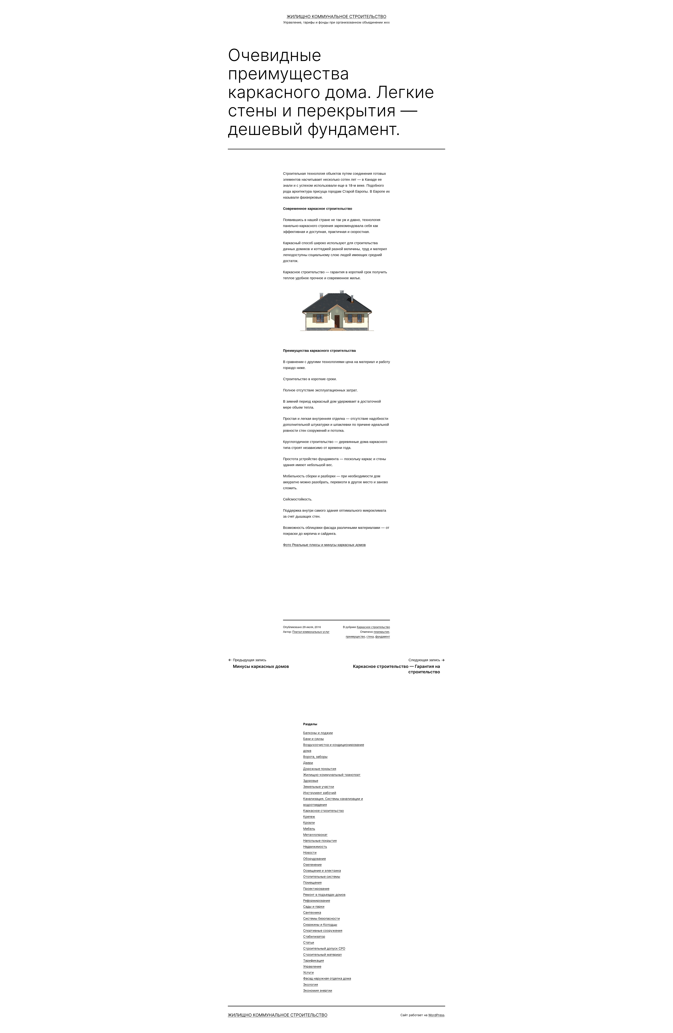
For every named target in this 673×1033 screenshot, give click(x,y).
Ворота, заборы (315, 756)
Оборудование (314, 859)
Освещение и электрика (322, 870)
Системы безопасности (321, 918)
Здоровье (310, 781)
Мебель (309, 829)
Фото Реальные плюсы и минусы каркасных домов (324, 544)
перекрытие (381, 632)
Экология (310, 984)
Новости (310, 852)
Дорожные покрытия (319, 769)
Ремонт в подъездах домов (324, 894)
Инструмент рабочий (319, 793)
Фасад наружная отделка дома (327, 978)
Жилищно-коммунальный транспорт (332, 775)
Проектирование (316, 888)
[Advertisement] (336, 577)
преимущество (355, 636)
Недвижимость (315, 846)
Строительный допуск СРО (324, 948)
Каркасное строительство (373, 627)
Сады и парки (313, 906)
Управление (312, 966)
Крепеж (309, 816)
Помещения (312, 882)
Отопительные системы (321, 876)
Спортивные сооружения (322, 930)
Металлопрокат (315, 834)
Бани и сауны (313, 739)
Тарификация (313, 960)
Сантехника (312, 912)
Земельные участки (318, 786)
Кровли (309, 822)
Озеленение (312, 864)
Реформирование (316, 900)
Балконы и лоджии (318, 733)
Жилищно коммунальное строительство (336, 16)
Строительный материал (322, 954)
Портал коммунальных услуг (310, 632)
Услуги (308, 972)
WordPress (436, 1015)
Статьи (308, 942)
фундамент (382, 636)
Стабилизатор (314, 936)
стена (370, 636)
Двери (308, 763)
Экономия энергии (317, 990)
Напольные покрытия (320, 840)
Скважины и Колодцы (320, 924)
